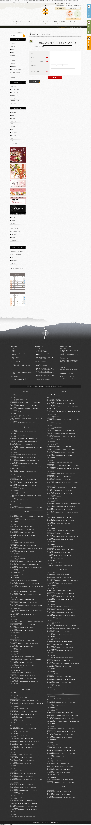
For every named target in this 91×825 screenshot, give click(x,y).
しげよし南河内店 (50, 422)
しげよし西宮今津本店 (51, 495)
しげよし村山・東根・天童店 (15, 446)
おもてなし (13, 135)
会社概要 (13, 220)
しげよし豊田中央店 (14, 716)
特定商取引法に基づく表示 (17, 251)
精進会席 (13, 63)
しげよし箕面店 (50, 425)
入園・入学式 (14, 132)
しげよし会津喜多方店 (14, 490)
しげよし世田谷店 (13, 543)
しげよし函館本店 (13, 421)
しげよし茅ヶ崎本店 (14, 559)
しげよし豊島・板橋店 (14, 528)
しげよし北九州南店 (51, 729)
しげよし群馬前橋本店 (14, 651)
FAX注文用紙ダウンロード (17, 268)
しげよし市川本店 (13, 629)
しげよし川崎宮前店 (14, 569)
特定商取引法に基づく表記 (66, 373)
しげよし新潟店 (13, 795)
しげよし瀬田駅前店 (51, 541)
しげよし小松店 (13, 802)
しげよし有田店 (50, 563)
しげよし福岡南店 (50, 726)
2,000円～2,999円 (15, 92)
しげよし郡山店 (13, 501)
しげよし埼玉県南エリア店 (15, 608)
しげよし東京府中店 (14, 547)
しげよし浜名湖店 (13, 762)
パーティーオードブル (16, 69)
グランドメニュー (15, 43)
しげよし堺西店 (50, 438)
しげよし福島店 (13, 498)
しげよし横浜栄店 (13, 563)
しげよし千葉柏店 (13, 642)
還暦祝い (13, 118)
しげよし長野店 (13, 786)
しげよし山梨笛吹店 (14, 680)
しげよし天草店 (50, 758)
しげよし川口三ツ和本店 (15, 593)
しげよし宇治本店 (50, 463)
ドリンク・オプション (16, 72)
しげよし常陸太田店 (14, 677)
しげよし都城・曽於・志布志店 (53, 774)
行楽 (12, 129)
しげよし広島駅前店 (51, 604)
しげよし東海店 (13, 736)
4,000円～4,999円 (15, 98)
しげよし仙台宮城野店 (14, 487)
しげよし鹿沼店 (13, 664)
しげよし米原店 (50, 551)
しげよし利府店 (13, 459)
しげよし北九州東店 (51, 723)
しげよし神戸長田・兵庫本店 (52, 498)
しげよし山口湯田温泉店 (52, 649)
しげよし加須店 (13, 626)
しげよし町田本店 (13, 540)
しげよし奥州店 (13, 440)
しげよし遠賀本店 (50, 717)
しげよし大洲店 (50, 674)
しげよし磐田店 (13, 771)
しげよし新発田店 (13, 798)
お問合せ (13, 223)
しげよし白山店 (13, 805)
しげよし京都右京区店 (51, 467)
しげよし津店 (12, 752)
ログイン (13, 263)
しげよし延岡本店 (50, 768)
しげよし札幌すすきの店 (15, 416)
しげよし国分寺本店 (14, 531)
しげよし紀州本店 (50, 554)
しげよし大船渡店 (13, 433)
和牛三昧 (13, 46)
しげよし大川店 (50, 704)
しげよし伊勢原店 (13, 590)
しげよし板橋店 (13, 537)
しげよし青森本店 (13, 430)
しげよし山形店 (13, 455)
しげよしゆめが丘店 (14, 746)
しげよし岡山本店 (50, 592)
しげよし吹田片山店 (51, 432)
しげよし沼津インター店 (15, 759)
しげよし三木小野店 (51, 505)
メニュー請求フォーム (16, 265)
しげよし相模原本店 (14, 575)
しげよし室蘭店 (13, 407)
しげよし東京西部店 (14, 521)
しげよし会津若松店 (14, 506)
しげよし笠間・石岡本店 (15, 670)
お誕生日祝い (14, 121)
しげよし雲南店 (50, 633)
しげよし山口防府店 (51, 658)
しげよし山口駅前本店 (51, 646)
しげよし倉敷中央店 (51, 572)
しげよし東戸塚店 (13, 585)
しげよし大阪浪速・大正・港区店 (53, 399)
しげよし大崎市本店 (14, 462)
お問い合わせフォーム (17, 376)
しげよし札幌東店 (13, 413)
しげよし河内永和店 (51, 441)
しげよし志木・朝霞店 (14, 613)
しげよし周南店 (50, 662)
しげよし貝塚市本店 (51, 457)
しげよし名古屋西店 (14, 733)
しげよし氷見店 (13, 811)
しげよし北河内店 (50, 435)
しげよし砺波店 (13, 814)
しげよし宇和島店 (50, 681)
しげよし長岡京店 (50, 481)
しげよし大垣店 (13, 743)
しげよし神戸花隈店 (51, 528)
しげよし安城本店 (13, 719)
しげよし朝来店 (50, 508)
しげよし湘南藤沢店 (14, 566)
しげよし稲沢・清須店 (14, 727)
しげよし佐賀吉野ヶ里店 (52, 739)
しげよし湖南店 (50, 535)
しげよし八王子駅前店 (14, 518)
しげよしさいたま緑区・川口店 (16, 622)
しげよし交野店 (50, 460)
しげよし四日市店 (13, 755)
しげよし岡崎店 (13, 713)
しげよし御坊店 (50, 557)
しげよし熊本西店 (50, 749)
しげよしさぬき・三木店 (52, 665)
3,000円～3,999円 (15, 95)
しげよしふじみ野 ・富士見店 (16, 601)
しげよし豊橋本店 (13, 692)
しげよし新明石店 (50, 516)
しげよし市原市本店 (14, 645)
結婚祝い (13, 115)
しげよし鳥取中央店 (51, 630)
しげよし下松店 (50, 643)
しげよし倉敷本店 (50, 588)
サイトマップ (14, 234)
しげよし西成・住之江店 (52, 394)
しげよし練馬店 (13, 524)
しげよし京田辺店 (50, 471)
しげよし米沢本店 (13, 452)
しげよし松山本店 (50, 684)
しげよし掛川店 (13, 775)
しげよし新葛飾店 (13, 515)
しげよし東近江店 (50, 547)
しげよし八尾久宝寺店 (51, 428)
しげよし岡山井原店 (51, 579)
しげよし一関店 (13, 436)
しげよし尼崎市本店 (51, 501)
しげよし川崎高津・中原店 (15, 572)
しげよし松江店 (50, 639)
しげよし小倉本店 (50, 714)
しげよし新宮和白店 (51, 710)
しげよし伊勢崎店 (13, 661)
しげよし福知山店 (50, 474)
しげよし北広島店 (50, 611)
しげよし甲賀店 (50, 538)
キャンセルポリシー (15, 231)
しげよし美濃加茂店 (14, 740)
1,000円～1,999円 (15, 89)
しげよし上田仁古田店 (14, 782)
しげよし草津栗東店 (51, 544)
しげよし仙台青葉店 (14, 484)
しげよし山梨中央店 (14, 683)
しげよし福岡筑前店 (51, 696)
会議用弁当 (13, 66)
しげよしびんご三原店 (51, 617)
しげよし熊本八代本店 (51, 765)
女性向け (13, 140)
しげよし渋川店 (13, 654)
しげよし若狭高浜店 (14, 808)
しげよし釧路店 (13, 394)
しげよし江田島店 (50, 598)
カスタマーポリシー (15, 225)
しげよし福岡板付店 (51, 701)
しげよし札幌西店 (13, 400)
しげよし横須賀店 (13, 579)
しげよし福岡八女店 (51, 733)
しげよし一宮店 (13, 730)
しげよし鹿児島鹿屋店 (51, 777)
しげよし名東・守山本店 (15, 698)
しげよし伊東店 (13, 768)
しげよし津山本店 (50, 576)
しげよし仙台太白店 (14, 481)
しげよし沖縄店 (50, 793)
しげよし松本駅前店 (14, 778)
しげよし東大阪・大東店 (52, 414)
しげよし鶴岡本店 (13, 449)
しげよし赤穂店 (50, 522)
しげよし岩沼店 (13, 477)
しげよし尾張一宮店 (14, 695)
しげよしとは (14, 242)
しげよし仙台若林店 (14, 465)
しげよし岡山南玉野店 (51, 585)
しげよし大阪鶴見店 (51, 448)
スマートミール (14, 75)
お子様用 (13, 60)
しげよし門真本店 (50, 417)
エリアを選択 (73, 8)
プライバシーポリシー (16, 228)
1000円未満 (13, 86)
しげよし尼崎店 (50, 525)
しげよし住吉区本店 (51, 402)
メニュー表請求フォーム (18, 379)
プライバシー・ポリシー (66, 376)
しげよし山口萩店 (50, 652)
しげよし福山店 (50, 620)
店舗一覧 (13, 217)
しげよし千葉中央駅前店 (15, 632)
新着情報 (13, 237)
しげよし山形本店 (13, 443)
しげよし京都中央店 (51, 478)
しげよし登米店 (13, 474)
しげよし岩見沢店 (13, 410)
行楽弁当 (13, 55)
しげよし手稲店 (13, 397)
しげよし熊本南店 (50, 755)
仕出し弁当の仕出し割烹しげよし (64, 27)
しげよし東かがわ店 (51, 668)
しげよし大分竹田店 (51, 745)
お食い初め (13, 112)
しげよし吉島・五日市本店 (52, 595)
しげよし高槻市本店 (51, 405)
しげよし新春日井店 (14, 702)
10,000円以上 (14, 103)
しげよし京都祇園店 (51, 492)
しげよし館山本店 (13, 635)
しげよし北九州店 (50, 720)
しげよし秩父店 (13, 616)
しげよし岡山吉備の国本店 (52, 582)
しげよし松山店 (50, 687)
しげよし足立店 (13, 534)
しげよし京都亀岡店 (51, 489)
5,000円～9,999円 (15, 100)
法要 (12, 123)
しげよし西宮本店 (50, 519)
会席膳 (12, 52)
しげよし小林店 (50, 771)
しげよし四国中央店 (51, 678)
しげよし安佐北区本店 (51, 607)
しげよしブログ (14, 240)
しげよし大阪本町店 (51, 451)
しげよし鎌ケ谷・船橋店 (15, 638)
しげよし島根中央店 (51, 636)
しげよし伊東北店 (13, 765)
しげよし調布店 (13, 550)
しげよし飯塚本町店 (51, 707)
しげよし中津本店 (50, 742)
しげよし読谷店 (50, 796)
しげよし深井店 (50, 454)
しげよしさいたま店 (14, 604)
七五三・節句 (14, 143)
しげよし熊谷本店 (13, 619)
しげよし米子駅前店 (51, 627)
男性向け (13, 138)
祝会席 (12, 58)
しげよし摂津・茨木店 (51, 444)
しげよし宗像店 (50, 736)
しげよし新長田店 (50, 511)
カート (12, 257)
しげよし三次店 (50, 614)
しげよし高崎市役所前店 (15, 658)
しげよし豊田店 (13, 722)
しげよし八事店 (13, 709)
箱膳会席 (13, 49)
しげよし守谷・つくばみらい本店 (16, 667)
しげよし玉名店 (50, 761)
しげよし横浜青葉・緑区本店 (15, 556)
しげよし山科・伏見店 (51, 485)
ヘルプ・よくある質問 (16, 254)
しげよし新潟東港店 (14, 789)
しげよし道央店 (13, 404)
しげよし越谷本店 (13, 597)
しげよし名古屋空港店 (14, 706)
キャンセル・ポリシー (65, 378)
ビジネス (13, 126)
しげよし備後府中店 (51, 601)
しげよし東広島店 (50, 623)
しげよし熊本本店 (50, 752)
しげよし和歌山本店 (51, 560)
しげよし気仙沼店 (13, 470)
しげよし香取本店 (13, 648)
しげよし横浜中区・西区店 (15, 553)
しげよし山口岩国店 (51, 655)
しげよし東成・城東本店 (52, 410)
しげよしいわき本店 (14, 493)
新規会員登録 (14, 260)
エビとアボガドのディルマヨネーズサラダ (57, 43)
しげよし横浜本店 (13, 582)
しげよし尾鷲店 (13, 749)
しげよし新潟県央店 (14, 792)
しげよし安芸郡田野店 (51, 671)
